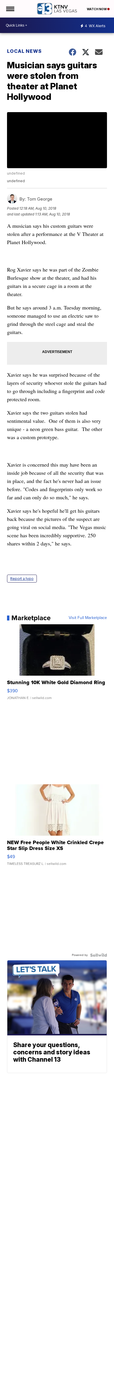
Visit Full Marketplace (88, 618)
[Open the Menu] (9, 8)
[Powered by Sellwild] (98, 955)
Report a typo (22, 578)
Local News (24, 51)
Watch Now (97, 9)
